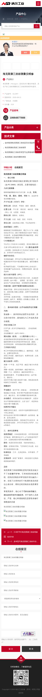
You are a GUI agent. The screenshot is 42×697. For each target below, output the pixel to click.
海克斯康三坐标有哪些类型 (15, 157)
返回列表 (10, 537)
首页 (16, 19)
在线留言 (18, 167)
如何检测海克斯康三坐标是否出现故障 (20, 143)
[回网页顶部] (38, 142)
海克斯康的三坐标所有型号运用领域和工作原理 (22, 152)
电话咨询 (38, 150)
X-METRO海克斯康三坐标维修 (26, 532)
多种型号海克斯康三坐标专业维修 (27, 541)
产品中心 (24, 19)
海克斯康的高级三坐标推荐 (15, 147)
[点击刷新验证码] (28, 634)
